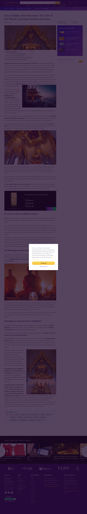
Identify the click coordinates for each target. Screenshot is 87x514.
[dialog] (43, 257)
